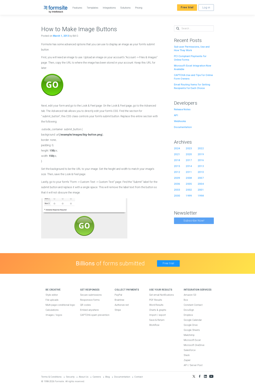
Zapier (187, 360)
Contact (138, 376)
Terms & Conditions (51, 376)
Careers (97, 376)
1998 (201, 195)
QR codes (85, 305)
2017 (189, 160)
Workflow (154, 325)
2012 (177, 172)
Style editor (52, 294)
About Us (83, 376)
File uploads (52, 299)
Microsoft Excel (192, 340)
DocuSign (189, 310)
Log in (206, 7)
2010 (201, 172)
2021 (177, 154)
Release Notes (182, 109)
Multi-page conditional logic (60, 305)
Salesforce (190, 350)
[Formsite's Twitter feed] (193, 376)
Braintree (119, 299)
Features (77, 8)
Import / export (157, 315)
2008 (189, 177)
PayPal (118, 294)
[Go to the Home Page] (55, 9)
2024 (177, 148)
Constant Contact (193, 305)
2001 (201, 189)
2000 (177, 195)
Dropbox (188, 315)
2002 (189, 189)
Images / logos (54, 315)
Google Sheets (192, 330)
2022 (201, 148)
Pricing (138, 8)
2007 (201, 177)
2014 (189, 166)
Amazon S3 (190, 294)
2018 (177, 160)
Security (70, 376)
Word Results (156, 305)
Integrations (109, 8)
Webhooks (180, 121)
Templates (92, 8)
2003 (177, 189)
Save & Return (156, 320)
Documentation (183, 127)
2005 (189, 183)
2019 (201, 154)
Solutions (125, 8)
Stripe (118, 310)
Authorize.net (122, 305)
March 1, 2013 (61, 35)
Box (186, 299)
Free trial (187, 7)
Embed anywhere (89, 310)
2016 (201, 160)
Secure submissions (91, 294)
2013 (201, 166)
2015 (177, 166)
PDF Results (155, 299)
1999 (189, 195)
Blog (107, 376)
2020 (189, 154)
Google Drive (191, 325)
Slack (187, 355)
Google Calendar (193, 320)
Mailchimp (189, 335)
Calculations (52, 310)
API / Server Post (193, 365)
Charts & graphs (157, 310)
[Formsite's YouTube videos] (211, 376)
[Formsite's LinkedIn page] (205, 376)
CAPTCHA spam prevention (94, 315)
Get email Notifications (161, 294)
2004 (201, 183)
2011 (189, 172)
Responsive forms (90, 299)
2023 (189, 148)
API (176, 115)
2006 (177, 183)
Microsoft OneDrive (194, 345)
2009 (177, 177)
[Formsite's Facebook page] (199, 376)
